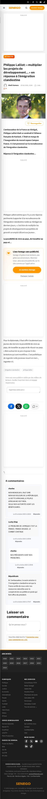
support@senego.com (36, 774)
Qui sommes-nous (30, 724)
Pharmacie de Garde (30, 695)
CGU (25, 733)
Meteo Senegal (29, 686)
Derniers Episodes (8, 724)
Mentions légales (20, 776)
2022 (32, 658)
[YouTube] (40, 2)
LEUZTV (4, 733)
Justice (4, 689)
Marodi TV (5, 727)
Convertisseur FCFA (30, 683)
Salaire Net (27, 689)
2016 (32, 663)
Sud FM (4, 753)
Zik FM (4, 750)
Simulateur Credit (30, 704)
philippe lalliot (27, 370)
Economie (5, 692)
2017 (25, 663)
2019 (11, 663)
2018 (18, 663)
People (4, 698)
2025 (11, 658)
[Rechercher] (26, 7)
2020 (5, 663)
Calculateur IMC (29, 698)
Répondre (36, 514)
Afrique (4, 716)
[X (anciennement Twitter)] (36, 2)
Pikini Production (7, 736)
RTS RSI (4, 756)
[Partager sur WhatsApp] (26, 406)
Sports (4, 701)
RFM (3, 747)
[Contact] (28, 2)
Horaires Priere (29, 692)
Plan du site (10, 776)
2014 (5, 668)
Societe (4, 686)
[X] (31, 741)
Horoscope (27, 701)
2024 (18, 658)
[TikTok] (44, 2)
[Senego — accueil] (14, 8)
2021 (38, 658)
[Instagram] (41, 741)
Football (4, 704)
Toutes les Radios (7, 744)
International (6, 695)
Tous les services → (30, 707)
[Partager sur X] (18, 406)
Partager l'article (27, 276)
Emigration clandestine (12, 370)
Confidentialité (35, 776)
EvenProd (5, 730)
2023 (25, 658)
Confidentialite (29, 730)
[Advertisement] (23, 33)
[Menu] (4, 7)
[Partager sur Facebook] (11, 406)
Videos (4, 713)
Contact (26, 727)
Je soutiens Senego (27, 270)
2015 (38, 663)
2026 (5, 658)
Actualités (9, 57)
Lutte (3, 707)
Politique (5, 683)
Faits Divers (5, 710)
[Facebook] (33, 2)
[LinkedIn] (26, 746)
